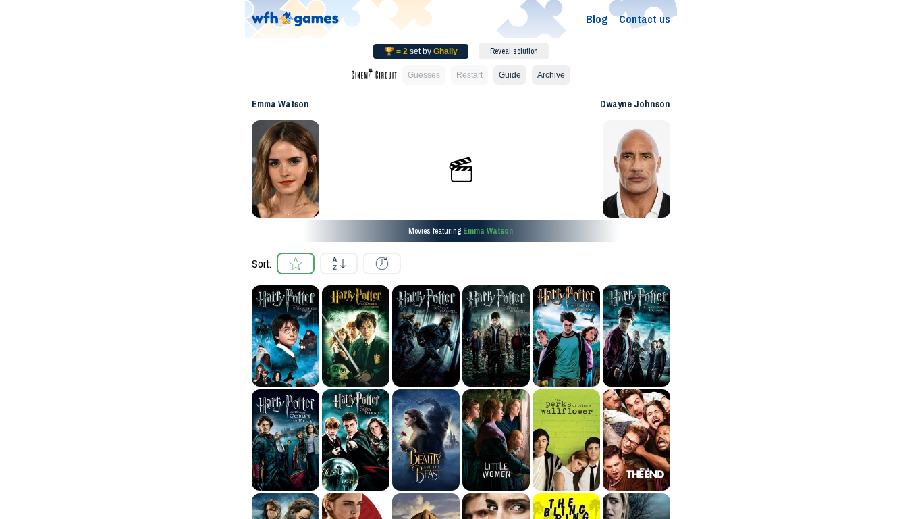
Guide (510, 75)
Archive (551, 75)
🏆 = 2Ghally (421, 51)
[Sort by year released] (382, 263)
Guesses (424, 75)
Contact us (644, 18)
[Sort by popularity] (296, 263)
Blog (597, 18)
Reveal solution (514, 51)
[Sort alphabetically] (339, 263)
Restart (469, 75)
